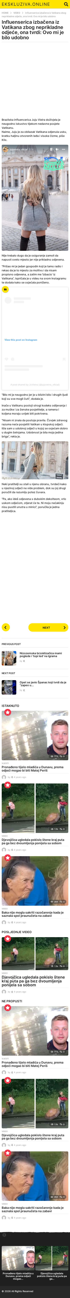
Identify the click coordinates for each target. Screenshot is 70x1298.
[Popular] (7, 712)
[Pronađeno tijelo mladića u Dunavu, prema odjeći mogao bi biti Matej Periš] (35, 735)
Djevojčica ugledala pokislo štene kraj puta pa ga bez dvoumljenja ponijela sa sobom (33, 841)
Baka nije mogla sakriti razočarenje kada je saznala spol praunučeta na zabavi (33, 914)
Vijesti (5, 763)
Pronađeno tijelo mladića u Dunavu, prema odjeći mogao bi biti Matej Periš (32, 768)
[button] (66, 4)
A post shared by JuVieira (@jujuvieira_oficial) (35, 384)
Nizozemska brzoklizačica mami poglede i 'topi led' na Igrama (41, 655)
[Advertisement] (35, 82)
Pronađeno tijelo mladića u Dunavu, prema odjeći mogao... (18, 1276)
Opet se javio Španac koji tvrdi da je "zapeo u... (43, 684)
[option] (18, 1264)
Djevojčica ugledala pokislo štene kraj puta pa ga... (52, 1276)
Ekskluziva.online (26, 4)
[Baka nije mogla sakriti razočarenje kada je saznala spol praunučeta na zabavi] (35, 881)
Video (5, 836)
